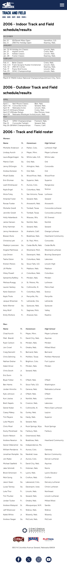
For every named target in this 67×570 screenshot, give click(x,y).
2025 (8, 17)
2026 (4, 17)
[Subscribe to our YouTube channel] (48, 559)
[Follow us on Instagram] (38, 559)
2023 (18, 17)
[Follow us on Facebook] (19, 559)
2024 (13, 17)
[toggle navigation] (62, 5)
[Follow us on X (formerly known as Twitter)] (29, 559)
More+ (24, 17)
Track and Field (14, 12)
